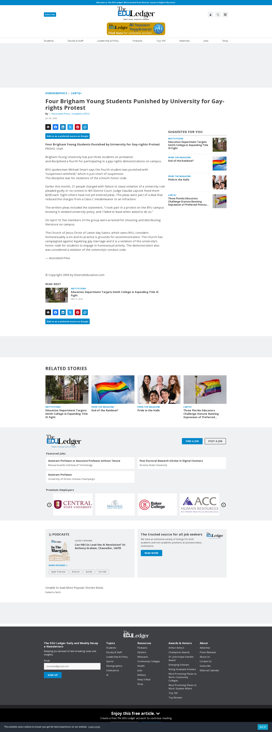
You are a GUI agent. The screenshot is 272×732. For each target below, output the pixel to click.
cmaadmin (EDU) (81, 113)
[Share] (55, 127)
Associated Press (61, 113)
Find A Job (192, 441)
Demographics (56, 93)
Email (47, 661)
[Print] (48, 127)
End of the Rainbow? (181, 160)
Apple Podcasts (58, 571)
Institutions (78, 288)
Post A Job (215, 441)
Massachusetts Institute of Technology (70, 465)
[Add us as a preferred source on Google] (85, 127)
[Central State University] (157, 504)
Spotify (89, 571)
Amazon (76, 571)
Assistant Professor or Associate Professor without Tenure (84, 460)
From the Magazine (179, 157)
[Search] (218, 14)
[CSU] (73, 504)
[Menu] (225, 14)
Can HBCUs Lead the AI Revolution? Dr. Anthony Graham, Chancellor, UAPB (100, 546)
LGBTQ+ (76, 93)
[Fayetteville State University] (199, 504)
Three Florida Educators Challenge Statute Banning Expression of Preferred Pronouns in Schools (188, 201)
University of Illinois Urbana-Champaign (71, 479)
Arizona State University (153, 465)
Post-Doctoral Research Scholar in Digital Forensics (171, 460)
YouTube (102, 571)
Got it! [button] (263, 727)
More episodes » (58, 565)
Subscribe (50, 14)
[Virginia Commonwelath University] (115, 504)
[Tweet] (70, 127)
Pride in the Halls (178, 179)
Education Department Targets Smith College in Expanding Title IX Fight (115, 293)
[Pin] (77, 127)
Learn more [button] (94, 727)
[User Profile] (210, 14)
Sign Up (53, 675)
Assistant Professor (60, 474)
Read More (151, 553)
